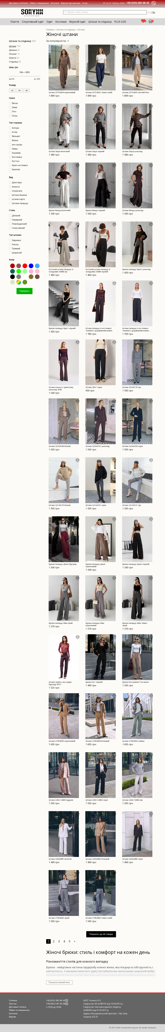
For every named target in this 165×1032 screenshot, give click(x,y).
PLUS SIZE (120, 21)
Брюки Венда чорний (95, 210)
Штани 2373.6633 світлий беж (135, 92)
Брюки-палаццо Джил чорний (135, 564)
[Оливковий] (24, 281)
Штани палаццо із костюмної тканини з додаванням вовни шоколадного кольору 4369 (99, 330)
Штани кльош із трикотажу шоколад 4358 (61, 388)
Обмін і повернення (39, 3)
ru (153, 12)
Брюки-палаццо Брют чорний (62, 328)
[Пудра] (30, 271)
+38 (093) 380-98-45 (137, 3)
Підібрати (24, 291)
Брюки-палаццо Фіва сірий (61, 623)
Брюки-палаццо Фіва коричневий (95, 624)
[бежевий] (12, 281)
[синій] (30, 265)
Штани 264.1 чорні (94, 387)
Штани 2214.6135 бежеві (60, 505)
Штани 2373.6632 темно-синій (99, 92)
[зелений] (18, 271)
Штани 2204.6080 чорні (132, 859)
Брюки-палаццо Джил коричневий (95, 565)
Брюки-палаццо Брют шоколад (136, 269)
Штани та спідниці (100, 21)
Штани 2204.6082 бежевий (97, 859)
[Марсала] (18, 265)
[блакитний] (37, 265)
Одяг (50, 21)
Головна (13, 1000)
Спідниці (13, 61)
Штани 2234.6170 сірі (131, 387)
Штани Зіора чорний (95, 151)
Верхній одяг (77, 21)
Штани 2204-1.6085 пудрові (61, 800)
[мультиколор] (18, 281)
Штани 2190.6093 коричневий (62, 741)
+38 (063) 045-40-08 (55, 1003)
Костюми (61, 21)
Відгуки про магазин (70, 3)
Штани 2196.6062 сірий (59, 918)
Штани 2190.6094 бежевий (97, 741)
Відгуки (12, 1017)
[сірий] (18, 276)
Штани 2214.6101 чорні (96, 505)
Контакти (55, 3)
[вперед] (74, 941)
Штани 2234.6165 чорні (132, 446)
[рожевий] (37, 271)
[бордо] (12, 265)
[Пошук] (65, 12)
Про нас (13, 1004)
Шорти (12, 57)
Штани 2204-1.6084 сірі (132, 800)
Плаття (14, 21)
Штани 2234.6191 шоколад (98, 446)
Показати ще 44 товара (101, 934)
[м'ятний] (24, 271)
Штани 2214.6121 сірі (131, 505)
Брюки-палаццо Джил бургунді (63, 564)
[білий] (24, 276)
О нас (85, 3)
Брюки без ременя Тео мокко (135, 682)
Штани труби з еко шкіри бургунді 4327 (60, 683)
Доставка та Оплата (18, 3)
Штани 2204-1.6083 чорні (97, 800)
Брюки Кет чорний (94, 682)
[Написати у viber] (66, 1000)
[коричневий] (37, 276)
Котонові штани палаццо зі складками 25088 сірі (61, 270)
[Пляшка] (12, 271)
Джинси (13, 50)
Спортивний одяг (33, 21)
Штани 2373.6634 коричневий (62, 92)
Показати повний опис (59, 982)
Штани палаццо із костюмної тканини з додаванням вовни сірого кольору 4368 (135, 330)
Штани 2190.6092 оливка (133, 741)
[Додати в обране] (77, 47)
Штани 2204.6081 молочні (60, 859)
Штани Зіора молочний (59, 151)
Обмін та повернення (19, 1010)
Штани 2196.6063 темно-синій (99, 918)
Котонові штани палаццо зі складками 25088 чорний (98, 270)
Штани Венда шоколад (132, 210)
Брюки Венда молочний (59, 210)
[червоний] (24, 265)
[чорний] (12, 276)
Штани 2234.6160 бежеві (60, 446)
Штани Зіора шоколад (132, 151)
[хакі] (30, 276)
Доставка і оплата (17, 1007)
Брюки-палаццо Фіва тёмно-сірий (135, 624)
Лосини (12, 53)
